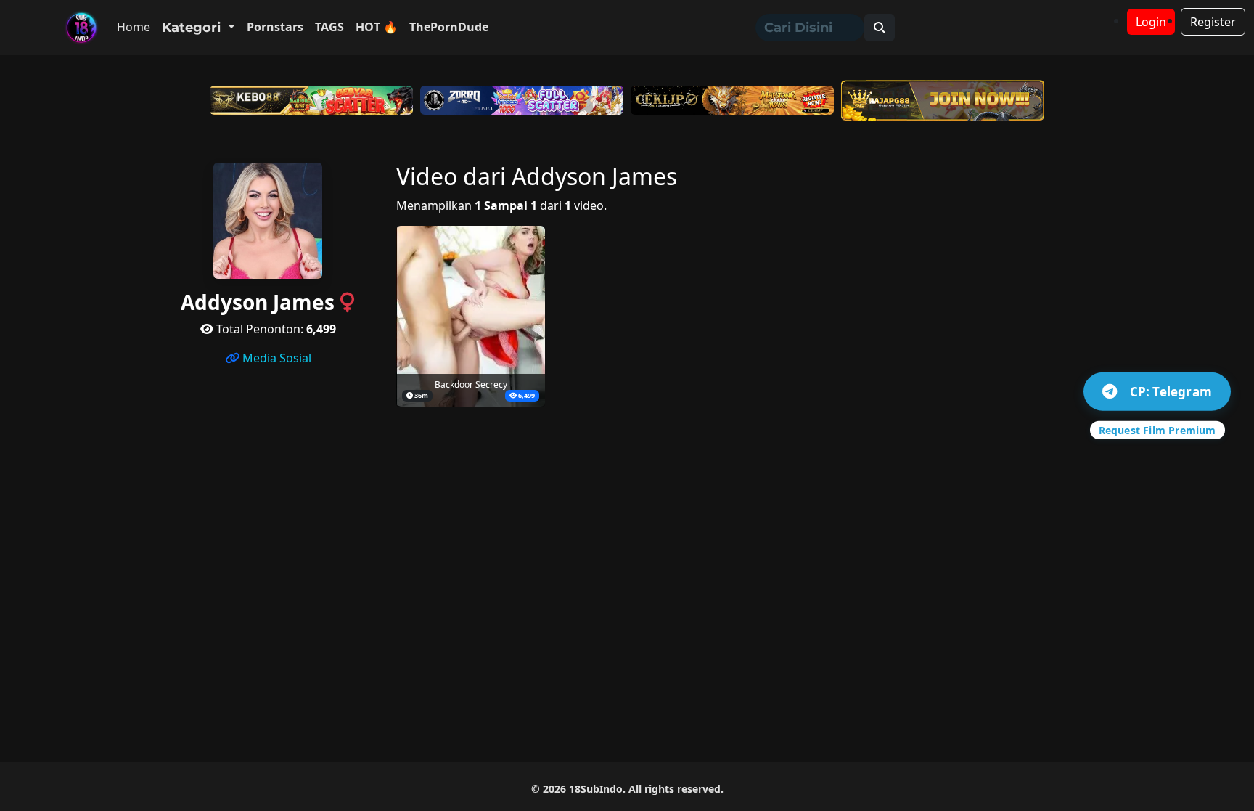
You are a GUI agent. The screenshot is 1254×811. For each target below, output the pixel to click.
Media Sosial (276, 358)
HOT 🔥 (377, 27)
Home (133, 27)
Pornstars (275, 27)
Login (1151, 22)
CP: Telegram (1171, 391)
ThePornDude (448, 27)
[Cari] (879, 27)
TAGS (329, 27)
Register (1213, 22)
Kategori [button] (193, 28)
